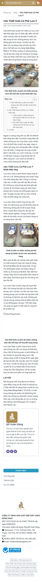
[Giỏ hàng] (38, 3)
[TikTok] (15, 451)
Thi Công (7, 476)
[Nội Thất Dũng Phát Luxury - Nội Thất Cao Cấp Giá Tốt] (2, 3)
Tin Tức (6, 485)
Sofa (16, 167)
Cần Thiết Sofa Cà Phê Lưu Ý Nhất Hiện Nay (21, 111)
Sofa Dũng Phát (14, 390)
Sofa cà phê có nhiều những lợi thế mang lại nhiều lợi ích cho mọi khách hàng (24, 118)
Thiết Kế (6, 480)
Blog (15, 13)
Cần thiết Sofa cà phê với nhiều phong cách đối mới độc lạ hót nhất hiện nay (23, 105)
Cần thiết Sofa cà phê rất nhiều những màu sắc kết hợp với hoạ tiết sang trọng (23, 125)
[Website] (11, 451)
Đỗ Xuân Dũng (26, 25)
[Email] (8, 451)
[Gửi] (33, 3)
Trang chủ (7, 13)
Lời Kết (11, 130)
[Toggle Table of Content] (33, 99)
